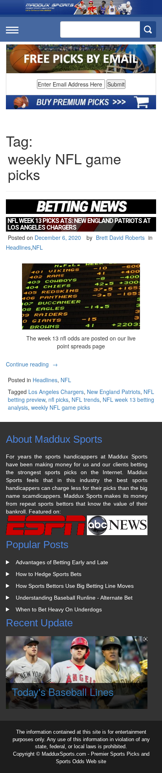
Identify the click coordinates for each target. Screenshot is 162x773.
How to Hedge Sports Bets (48, 574)
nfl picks (58, 399)
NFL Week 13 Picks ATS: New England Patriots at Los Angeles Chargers (79, 224)
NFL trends (85, 399)
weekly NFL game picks (60, 407)
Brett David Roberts (120, 237)
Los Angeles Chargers (56, 392)
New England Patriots (113, 392)
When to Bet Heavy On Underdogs (59, 609)
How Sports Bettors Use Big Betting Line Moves (75, 586)
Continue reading (33, 364)
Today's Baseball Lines (63, 691)
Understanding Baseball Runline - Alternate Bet (74, 597)
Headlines (18, 247)
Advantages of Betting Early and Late (62, 562)
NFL (37, 247)
